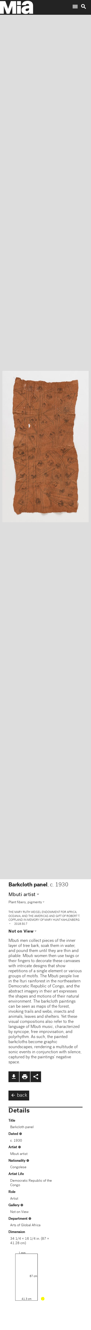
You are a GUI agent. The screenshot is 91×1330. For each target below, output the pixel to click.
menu (75, 6)
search (83, 6)
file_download (14, 1076)
